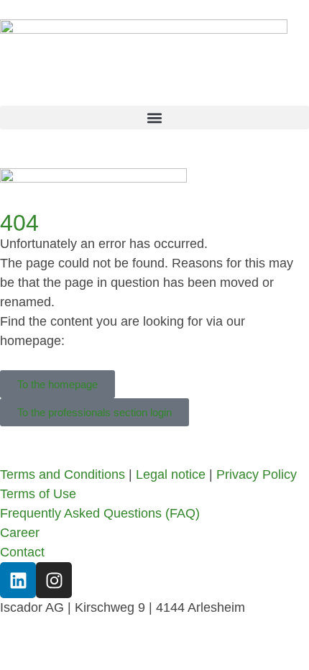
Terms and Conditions (62, 474)
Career (20, 533)
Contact (22, 552)
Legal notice (171, 474)
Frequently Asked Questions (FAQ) (100, 513)
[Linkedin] (18, 580)
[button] (154, 117)
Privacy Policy (256, 474)
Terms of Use (38, 494)
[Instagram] (54, 580)
